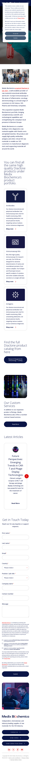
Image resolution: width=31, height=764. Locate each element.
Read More (15, 424)
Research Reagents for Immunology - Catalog (15, 359)
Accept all (15, 33)
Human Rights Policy (16, 760)
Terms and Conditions (14, 758)
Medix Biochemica (6, 622)
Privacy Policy (21, 18)
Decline (15, 38)
